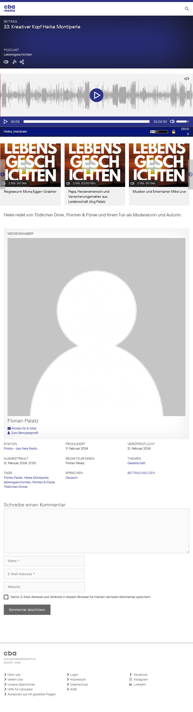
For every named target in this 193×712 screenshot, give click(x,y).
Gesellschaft (136, 463)
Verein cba (15, 679)
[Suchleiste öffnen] (186, 9)
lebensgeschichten (17, 482)
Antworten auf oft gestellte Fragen (31, 694)
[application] (96, 121)
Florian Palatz (13, 478)
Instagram (140, 679)
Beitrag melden (141, 473)
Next (190, 174)
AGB (73, 689)
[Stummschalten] (172, 121)
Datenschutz (78, 684)
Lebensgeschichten (18, 54)
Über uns (13, 675)
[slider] (87, 121)
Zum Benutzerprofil (24, 433)
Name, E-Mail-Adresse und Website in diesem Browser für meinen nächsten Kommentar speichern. (81, 597)
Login (73, 675)
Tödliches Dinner (16, 487)
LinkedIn (139, 684)
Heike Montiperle (36, 478)
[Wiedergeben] (5, 121)
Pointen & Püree (43, 482)
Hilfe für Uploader (20, 689)
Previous (2, 174)
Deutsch (71, 478)
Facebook (140, 675)
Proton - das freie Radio (20, 448)
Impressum (77, 679)
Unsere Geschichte (21, 684)
